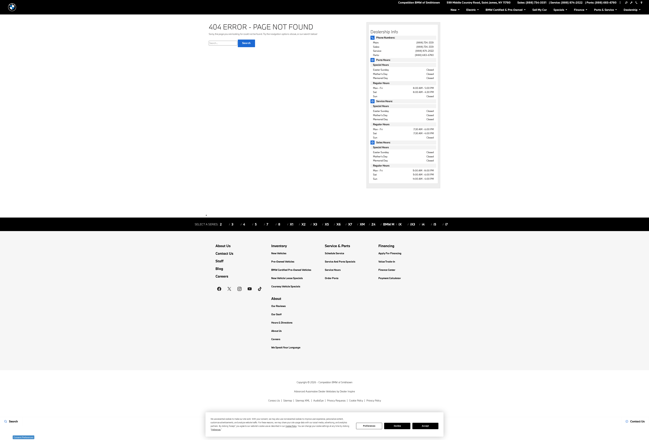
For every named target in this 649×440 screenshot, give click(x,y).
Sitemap (287, 400)
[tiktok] (259, 289)
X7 (350, 224)
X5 (327, 224)
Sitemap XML (302, 400)
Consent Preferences (23, 437)
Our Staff (276, 314)
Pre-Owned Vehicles (282, 261)
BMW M (388, 224)
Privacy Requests (336, 400)
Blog (219, 269)
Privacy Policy (373, 400)
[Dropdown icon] (626, 2)
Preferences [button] (216, 430)
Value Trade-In (386, 261)
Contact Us (224, 253)
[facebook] (219, 289)
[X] (229, 289)
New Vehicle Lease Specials (287, 278)
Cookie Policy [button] (291, 426)
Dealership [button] (630, 10)
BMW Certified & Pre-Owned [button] (504, 10)
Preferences (369, 426)
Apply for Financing (389, 253)
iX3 (412, 224)
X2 (304, 224)
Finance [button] (579, 10)
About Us (223, 246)
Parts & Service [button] (604, 10)
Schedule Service (334, 253)
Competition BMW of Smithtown (335, 382)
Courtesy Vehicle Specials (285, 286)
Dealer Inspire (347, 391)
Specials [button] (558, 10)
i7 (446, 224)
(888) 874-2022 (424, 50)
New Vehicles (278, 253)
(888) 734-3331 (425, 42)
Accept (425, 426)
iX (400, 224)
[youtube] (249, 289)
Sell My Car (539, 9)
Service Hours (333, 269)
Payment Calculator (389, 278)
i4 (423, 224)
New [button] (454, 10)
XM (362, 224)
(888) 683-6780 (424, 55)
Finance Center (386, 269)
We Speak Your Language (285, 347)
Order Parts (331, 278)
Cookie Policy (356, 400)
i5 (435, 224)
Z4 (373, 224)
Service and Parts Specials (340, 261)
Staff (219, 261)
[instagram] (239, 289)
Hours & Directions (281, 322)
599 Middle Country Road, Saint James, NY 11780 (479, 2)
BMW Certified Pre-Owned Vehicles (291, 269)
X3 (315, 224)
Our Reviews (278, 306)
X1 (291, 224)
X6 (338, 224)
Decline (397, 426)
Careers (221, 276)
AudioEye (318, 400)
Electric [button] (471, 10)
